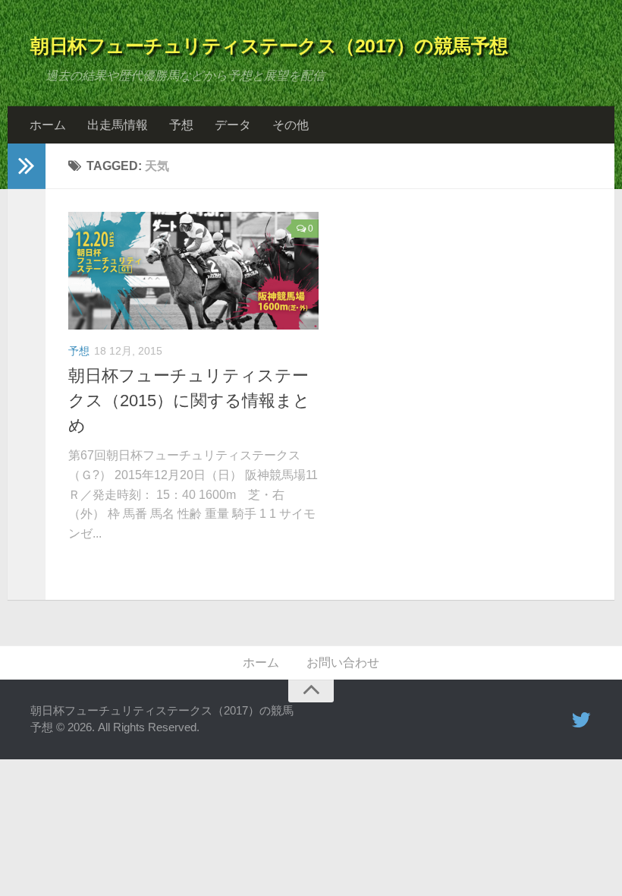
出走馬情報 (117, 124)
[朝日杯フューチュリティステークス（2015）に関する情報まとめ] (193, 271)
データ (233, 124)
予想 (181, 124)
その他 (290, 124)
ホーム (48, 124)
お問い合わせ (342, 662)
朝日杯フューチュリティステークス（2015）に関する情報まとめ (189, 400)
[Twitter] (581, 720)
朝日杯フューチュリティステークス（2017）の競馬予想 (269, 45)
